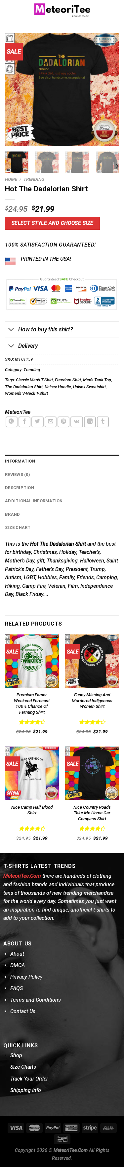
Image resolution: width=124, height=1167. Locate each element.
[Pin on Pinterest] (63, 422)
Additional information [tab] (34, 500)
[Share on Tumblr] (103, 422)
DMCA (17, 965)
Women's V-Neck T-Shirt (26, 393)
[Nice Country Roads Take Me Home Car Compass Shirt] (92, 773)
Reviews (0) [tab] (17, 474)
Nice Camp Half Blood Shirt (32, 810)
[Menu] (9, 10)
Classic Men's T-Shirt (34, 379)
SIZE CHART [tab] (18, 527)
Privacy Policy (26, 977)
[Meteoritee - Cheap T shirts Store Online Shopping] (62, 10)
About (17, 954)
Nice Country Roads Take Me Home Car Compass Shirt (92, 812)
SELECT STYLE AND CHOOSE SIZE (53, 223)
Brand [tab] (12, 514)
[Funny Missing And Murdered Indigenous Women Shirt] (92, 661)
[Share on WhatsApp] (12, 422)
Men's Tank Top (97, 379)
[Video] (13, 133)
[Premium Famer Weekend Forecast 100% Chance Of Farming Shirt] (32, 661)
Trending (33, 179)
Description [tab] (19, 487)
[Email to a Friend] (51, 422)
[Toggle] (11, 330)
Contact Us (22, 1011)
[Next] (108, 89)
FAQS (16, 988)
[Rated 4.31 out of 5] (92, 722)
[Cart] (115, 10)
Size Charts (23, 1067)
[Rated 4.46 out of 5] (32, 722)
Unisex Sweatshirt (89, 386)
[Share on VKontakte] (76, 422)
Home (11, 179)
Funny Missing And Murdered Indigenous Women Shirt (92, 700)
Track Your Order (29, 1079)
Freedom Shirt (68, 379)
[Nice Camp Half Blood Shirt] (32, 773)
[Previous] (15, 89)
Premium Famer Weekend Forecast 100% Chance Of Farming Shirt (32, 703)
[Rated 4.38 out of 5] (32, 828)
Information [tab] (20, 461)
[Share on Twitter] (37, 422)
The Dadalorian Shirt (24, 386)
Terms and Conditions (35, 1000)
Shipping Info (25, 1090)
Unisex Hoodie (58, 386)
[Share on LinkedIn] (90, 422)
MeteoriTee (17, 412)
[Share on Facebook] (24, 422)
